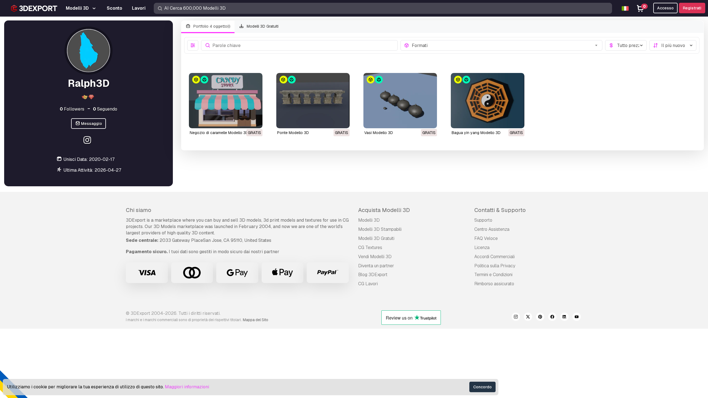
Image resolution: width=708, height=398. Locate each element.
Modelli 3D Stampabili (380, 229)
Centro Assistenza (491, 229)
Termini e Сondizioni (493, 274)
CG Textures (370, 247)
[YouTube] (576, 317)
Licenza (482, 247)
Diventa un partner (376, 266)
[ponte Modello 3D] (313, 100)
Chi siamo (138, 210)
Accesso (665, 8)
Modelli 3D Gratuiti (262, 26)
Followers (72, 109)
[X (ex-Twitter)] (527, 317)
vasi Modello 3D (378, 132)
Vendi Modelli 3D (375, 257)
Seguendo (105, 109)
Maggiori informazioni (187, 387)
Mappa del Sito (255, 319)
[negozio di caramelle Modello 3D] (225, 100)
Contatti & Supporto (500, 210)
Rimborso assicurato (494, 284)
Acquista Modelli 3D (384, 210)
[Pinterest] (540, 317)
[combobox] (505, 45)
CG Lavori (368, 284)
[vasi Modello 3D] (400, 100)
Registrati (692, 8)
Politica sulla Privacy (494, 266)
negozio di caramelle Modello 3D (219, 132)
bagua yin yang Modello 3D (476, 132)
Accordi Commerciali (494, 257)
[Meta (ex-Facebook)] (552, 317)
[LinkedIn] (564, 317)
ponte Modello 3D (293, 132)
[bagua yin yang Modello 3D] (487, 100)
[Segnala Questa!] (254, 120)
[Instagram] (88, 141)
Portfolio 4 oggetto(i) (211, 26)
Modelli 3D (369, 220)
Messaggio (91, 123)
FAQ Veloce (486, 238)
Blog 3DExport (372, 274)
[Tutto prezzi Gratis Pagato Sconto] (626, 45)
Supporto (483, 220)
